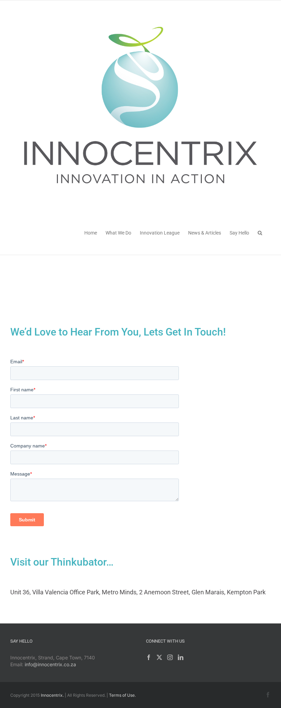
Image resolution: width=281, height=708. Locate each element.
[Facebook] (148, 657)
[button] (260, 232)
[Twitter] (159, 657)
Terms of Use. (122, 695)
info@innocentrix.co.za (50, 664)
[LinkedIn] (180, 657)
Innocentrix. (52, 695)
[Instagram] (170, 657)
